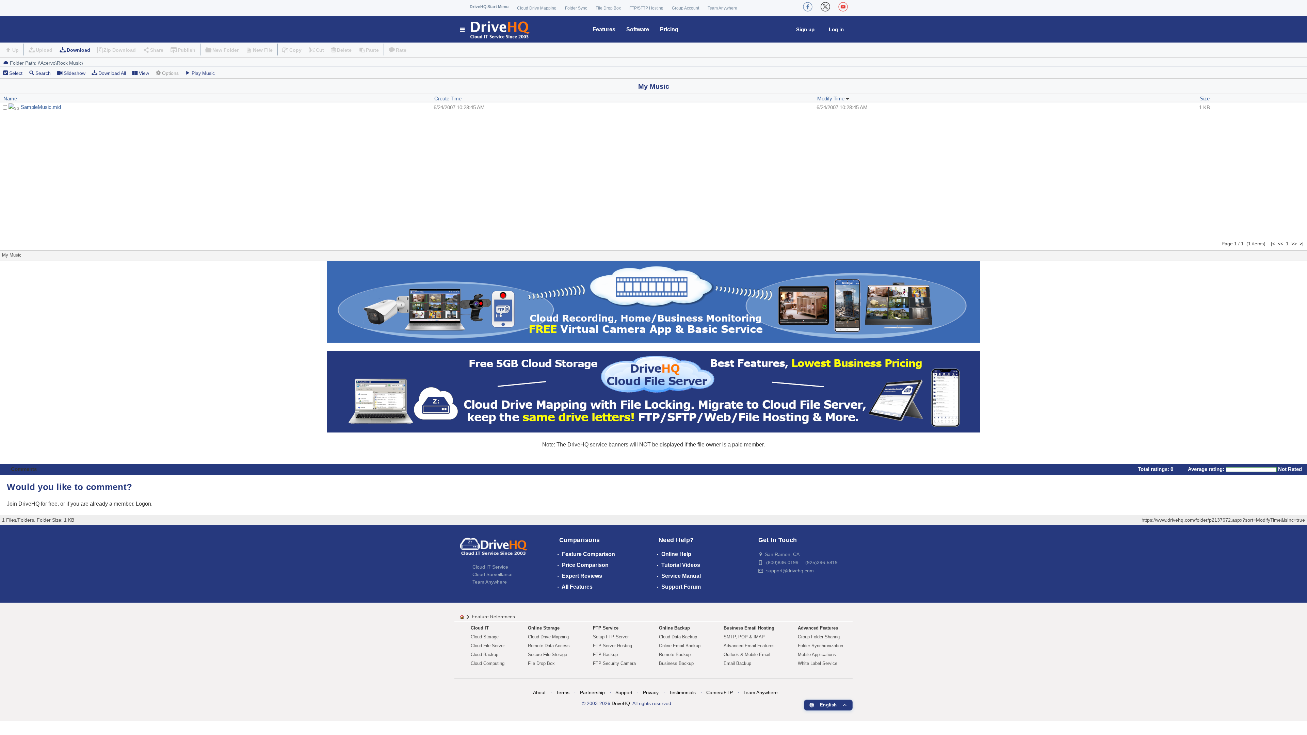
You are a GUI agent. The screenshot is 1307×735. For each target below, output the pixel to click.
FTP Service (605, 628)
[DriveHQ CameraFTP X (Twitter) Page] (825, 7)
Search (43, 73)
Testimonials (682, 692)
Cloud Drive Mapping (536, 8)
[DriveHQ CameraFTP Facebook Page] (808, 7)
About (539, 692)
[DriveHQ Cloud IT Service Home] (495, 29)
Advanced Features (818, 628)
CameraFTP (719, 692)
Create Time (448, 98)
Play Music (203, 73)
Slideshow (74, 73)
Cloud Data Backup (678, 636)
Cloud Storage (485, 636)
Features (604, 29)
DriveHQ (621, 703)
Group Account (685, 8)
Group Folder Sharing (819, 636)
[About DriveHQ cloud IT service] (493, 549)
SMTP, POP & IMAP (744, 636)
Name (10, 98)
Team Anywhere (722, 8)
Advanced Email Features (749, 645)
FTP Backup (605, 654)
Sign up (805, 29)
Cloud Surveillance (492, 574)
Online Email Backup (679, 645)
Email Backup (737, 663)
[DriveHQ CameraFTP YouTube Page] (843, 7)
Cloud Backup (484, 654)
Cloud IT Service (490, 567)
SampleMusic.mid (41, 107)
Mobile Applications (817, 654)
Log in (836, 29)
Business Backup (676, 663)
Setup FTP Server (611, 636)
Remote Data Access (549, 645)
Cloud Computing (487, 663)
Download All (112, 73)
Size (1205, 98)
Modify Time (831, 98)
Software (637, 29)
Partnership (592, 692)
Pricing (669, 29)
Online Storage (544, 628)
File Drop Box (608, 8)
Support (623, 692)
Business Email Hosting (749, 628)
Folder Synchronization (820, 645)
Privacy (651, 692)
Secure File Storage (547, 654)
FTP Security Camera (614, 663)
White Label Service (817, 663)
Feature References (493, 616)
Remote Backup (675, 654)
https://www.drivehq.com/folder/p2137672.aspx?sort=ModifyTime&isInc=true (1223, 520)
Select (15, 73)
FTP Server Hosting (612, 645)
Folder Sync (576, 8)
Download (78, 50)
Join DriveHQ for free (32, 504)
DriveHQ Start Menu (489, 6)
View (144, 73)
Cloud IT (480, 628)
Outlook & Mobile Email (747, 654)
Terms (562, 692)
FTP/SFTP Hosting (646, 8)
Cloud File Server (488, 645)
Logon (143, 504)
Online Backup (674, 628)
